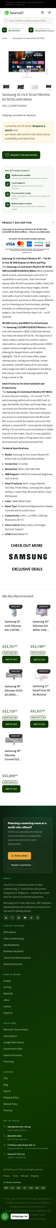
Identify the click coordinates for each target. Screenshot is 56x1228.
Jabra (6, 1000)
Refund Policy (10, 1104)
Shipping (6, 115)
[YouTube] (25, 917)
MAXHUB (8, 993)
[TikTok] (31, 917)
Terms (15, 1175)
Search (7, 1091)
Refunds (24, 1175)
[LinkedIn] (6, 917)
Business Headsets (13, 951)
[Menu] (50, 13)
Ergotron (8, 1012)
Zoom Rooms (10, 1036)
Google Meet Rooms (13, 1042)
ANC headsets (44, 902)
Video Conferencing (13, 938)
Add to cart (11, 659)
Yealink (7, 981)
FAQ (5, 1078)
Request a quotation (21, 865)
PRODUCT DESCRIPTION (17, 222)
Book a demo (21, 855)
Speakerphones (11, 944)
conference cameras (34, 907)
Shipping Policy (11, 1097)
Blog (5, 1084)
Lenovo (7, 1006)
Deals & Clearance (12, 964)
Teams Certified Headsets (17, 957)
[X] (37, 917)
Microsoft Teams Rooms (15, 1029)
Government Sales (13, 1048)
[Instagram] (18, 917)
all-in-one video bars (25, 902)
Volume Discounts (12, 1055)
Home (4, 38)
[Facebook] (12, 917)
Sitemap (7, 1110)
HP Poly (7, 987)
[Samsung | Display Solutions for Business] (28, 557)
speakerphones (11, 907)
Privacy (6, 1175)
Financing (8, 1061)
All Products (9, 932)
